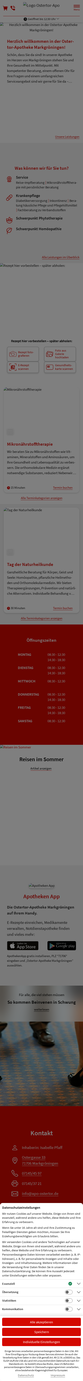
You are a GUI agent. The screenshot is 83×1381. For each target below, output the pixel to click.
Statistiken (9, 1300)
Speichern (41, 1332)
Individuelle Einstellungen (41, 1342)
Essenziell (8, 1284)
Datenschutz (26, 1375)
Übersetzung (10, 1292)
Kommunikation (12, 1309)
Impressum (58, 1375)
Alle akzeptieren (41, 1322)
